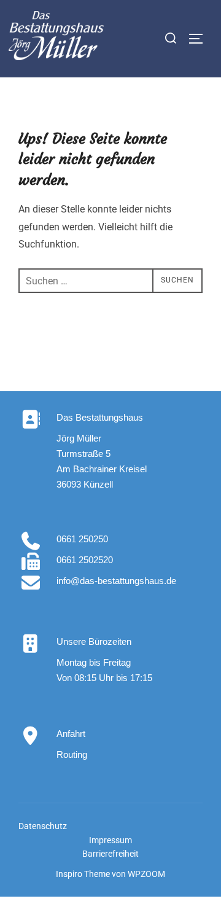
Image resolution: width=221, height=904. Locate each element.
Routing (71, 754)
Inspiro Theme (83, 874)
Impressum (110, 840)
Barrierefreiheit (110, 854)
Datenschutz (42, 826)
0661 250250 (82, 539)
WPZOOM (146, 874)
